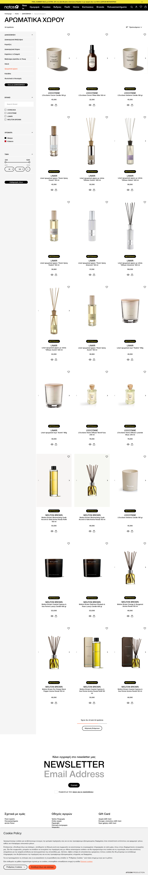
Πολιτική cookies (86, 861)
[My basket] (145, 6)
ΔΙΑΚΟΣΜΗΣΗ (26, 14)
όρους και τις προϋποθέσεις (83, 792)
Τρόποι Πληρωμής (58, 819)
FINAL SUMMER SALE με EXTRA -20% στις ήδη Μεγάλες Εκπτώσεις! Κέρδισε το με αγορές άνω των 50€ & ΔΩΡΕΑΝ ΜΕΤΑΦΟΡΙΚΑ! (74, 2)
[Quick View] (52, 105)
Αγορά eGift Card (105, 819)
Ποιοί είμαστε (10, 819)
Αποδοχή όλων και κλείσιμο (42, 867)
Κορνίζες (8, 44)
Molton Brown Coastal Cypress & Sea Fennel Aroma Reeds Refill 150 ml (92, 691)
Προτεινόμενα (134, 27)
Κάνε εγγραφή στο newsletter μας (74, 757)
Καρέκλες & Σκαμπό (12, 54)
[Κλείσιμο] (142, 1)
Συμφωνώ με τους (76, 792)
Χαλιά (7, 64)
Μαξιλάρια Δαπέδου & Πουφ (15, 59)
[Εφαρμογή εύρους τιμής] (28, 169)
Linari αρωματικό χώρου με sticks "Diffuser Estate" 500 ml (92, 179)
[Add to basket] (56, 105)
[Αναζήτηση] (131, 7)
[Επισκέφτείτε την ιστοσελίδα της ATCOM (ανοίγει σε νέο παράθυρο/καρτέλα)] (135, 872)
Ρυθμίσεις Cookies (14, 867)
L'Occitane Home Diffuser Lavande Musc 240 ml (130, 434)
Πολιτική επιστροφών (59, 825)
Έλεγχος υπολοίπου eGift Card (110, 821)
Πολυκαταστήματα (11, 821)
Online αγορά (56, 821)
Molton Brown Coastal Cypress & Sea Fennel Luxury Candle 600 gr (54, 605)
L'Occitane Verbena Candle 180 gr (130, 95)
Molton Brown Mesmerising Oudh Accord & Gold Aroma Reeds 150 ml (92, 519)
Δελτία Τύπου (9, 823)
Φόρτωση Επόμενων (92, 728)
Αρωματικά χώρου (11, 69)
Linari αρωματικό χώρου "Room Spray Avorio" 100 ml (92, 349)
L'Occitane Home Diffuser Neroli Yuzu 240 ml (92, 434)
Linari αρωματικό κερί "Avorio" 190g (54, 433)
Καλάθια (8, 74)
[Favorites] (141, 6)
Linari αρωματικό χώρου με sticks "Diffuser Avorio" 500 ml (54, 349)
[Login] (136, 6)
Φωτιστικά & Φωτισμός (13, 78)
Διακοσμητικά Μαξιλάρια (14, 40)
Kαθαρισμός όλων (16, 182)
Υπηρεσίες (56, 827)
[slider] (5, 162)
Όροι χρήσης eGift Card (107, 823)
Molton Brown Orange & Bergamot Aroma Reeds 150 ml (130, 605)
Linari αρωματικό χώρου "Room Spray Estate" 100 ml (54, 179)
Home (17, 14)
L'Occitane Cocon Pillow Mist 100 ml (92, 95)
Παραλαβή (55, 823)
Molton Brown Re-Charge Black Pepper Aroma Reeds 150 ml (54, 690)
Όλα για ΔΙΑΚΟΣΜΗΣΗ (16, 85)
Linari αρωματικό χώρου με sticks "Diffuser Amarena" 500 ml (130, 264)
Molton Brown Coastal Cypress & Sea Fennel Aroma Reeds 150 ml (130, 690)
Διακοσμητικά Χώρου (12, 49)
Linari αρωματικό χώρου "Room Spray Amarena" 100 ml (92, 264)
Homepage (8, 14)
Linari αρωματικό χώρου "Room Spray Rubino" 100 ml (54, 264)
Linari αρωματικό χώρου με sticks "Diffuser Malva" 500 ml (130, 179)
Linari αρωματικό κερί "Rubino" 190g (130, 348)
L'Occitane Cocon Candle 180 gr (54, 95)
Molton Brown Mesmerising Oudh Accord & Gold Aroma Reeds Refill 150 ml (54, 520)
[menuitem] (25, 7)
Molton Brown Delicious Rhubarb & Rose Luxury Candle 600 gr (92, 605)
